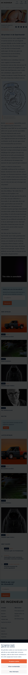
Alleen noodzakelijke (14, 666)
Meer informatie (14, 671)
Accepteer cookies (14, 661)
